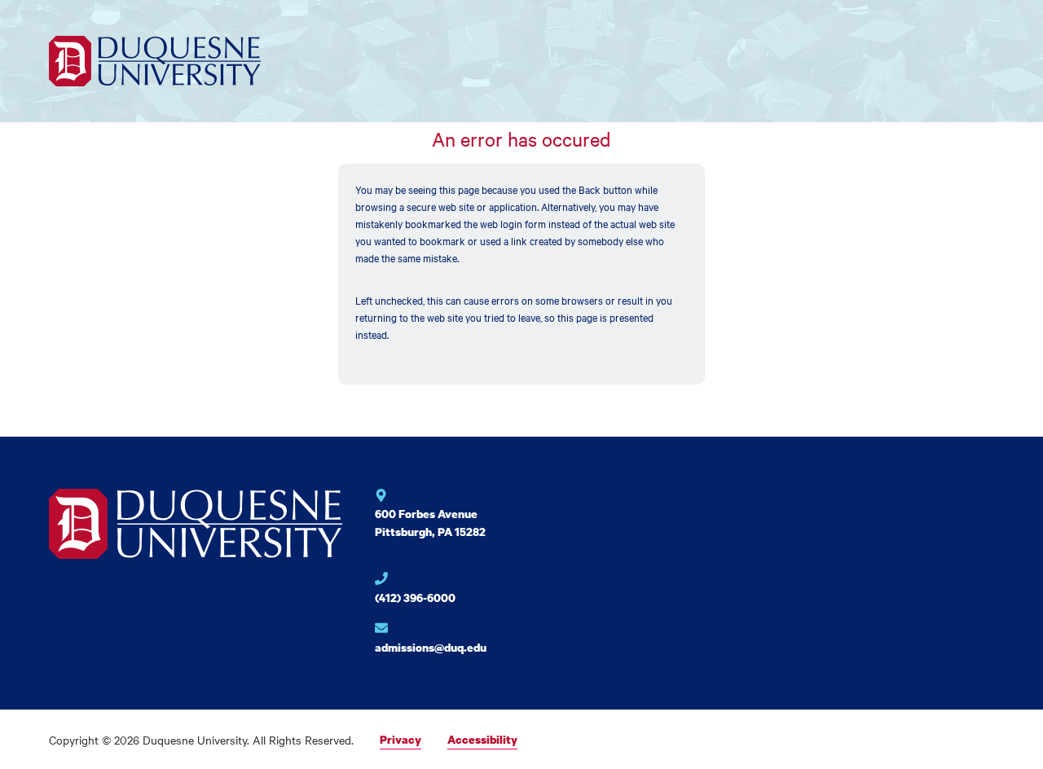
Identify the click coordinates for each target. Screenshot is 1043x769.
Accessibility (482, 739)
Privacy (400, 739)
